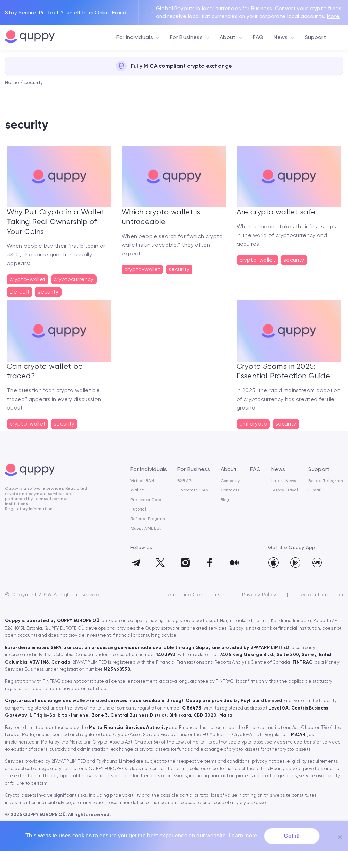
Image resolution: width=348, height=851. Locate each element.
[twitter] (160, 560)
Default (20, 291)
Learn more (243, 835)
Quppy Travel (284, 490)
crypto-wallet (28, 279)
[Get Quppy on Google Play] (295, 562)
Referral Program (147, 518)
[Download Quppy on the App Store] (273, 562)
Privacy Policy (260, 594)
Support (315, 37)
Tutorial (138, 509)
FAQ (258, 37)
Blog (225, 499)
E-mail (314, 490)
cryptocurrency (73, 279)
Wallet (137, 490)
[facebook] (209, 560)
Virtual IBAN (142, 480)
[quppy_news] (135, 560)
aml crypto (253, 423)
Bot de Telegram (325, 480)
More (333, 16)
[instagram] (185, 560)
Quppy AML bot (145, 528)
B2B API (184, 480)
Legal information (320, 594)
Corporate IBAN (192, 490)
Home (12, 82)
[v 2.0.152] (317, 562)
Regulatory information (28, 508)
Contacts (230, 490)
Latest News (283, 480)
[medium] (234, 560)
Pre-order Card (145, 499)
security (48, 291)
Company (230, 480)
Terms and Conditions (193, 594)
